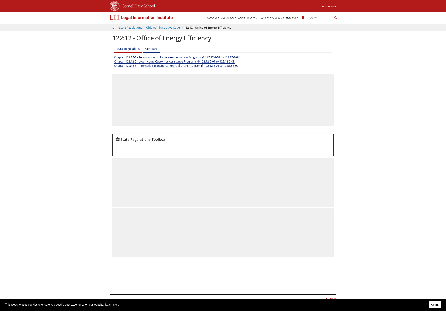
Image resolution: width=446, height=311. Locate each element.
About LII (212, 17)
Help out (291, 17)
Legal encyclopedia (271, 17)
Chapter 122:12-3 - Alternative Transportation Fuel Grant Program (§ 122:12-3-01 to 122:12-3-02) (176, 66)
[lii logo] (149, 17)
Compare (151, 49)
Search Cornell (329, 6)
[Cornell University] (115, 5)
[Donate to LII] (302, 17)
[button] (335, 17)
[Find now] (335, 18)
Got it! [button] (435, 304)
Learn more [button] (112, 304)
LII (113, 28)
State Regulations (130, 28)
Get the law (227, 17)
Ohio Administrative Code (163, 28)
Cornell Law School (137, 5)
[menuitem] (212, 17)
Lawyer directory (247, 17)
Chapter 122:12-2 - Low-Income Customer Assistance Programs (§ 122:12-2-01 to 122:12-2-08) (174, 61)
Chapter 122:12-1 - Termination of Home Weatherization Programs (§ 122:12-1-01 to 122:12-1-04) (177, 57)
